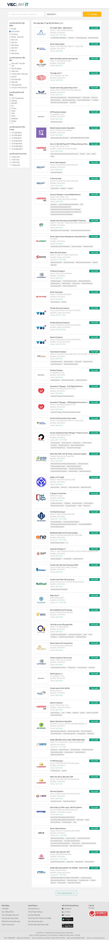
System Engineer (56, 337)
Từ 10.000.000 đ (16, 141)
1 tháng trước (15, 165)
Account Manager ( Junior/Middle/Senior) (65, 194)
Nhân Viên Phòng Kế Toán (57, 838)
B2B (82, 204)
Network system (66, 283)
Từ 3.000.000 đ (16, 133)
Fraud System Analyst (58, 352)
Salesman (53, 882)
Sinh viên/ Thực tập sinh (18, 64)
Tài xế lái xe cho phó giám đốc (66, 637)
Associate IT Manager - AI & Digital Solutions (66, 386)
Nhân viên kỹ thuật (93, 37)
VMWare (69, 712)
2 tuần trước (15, 162)
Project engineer (87, 442)
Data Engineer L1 (56, 674)
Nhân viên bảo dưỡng (87, 749)
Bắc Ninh (14, 48)
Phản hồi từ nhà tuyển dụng (11, 921)
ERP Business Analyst (58, 112)
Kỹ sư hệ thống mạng (87, 283)
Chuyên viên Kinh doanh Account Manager (61, 214)
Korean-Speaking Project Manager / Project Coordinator (70, 433)
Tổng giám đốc (16, 85)
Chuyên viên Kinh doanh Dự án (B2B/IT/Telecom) (68, 220)
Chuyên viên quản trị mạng (69, 281)
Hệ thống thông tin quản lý (75, 468)
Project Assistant (55, 442)
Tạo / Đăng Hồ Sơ (8, 912)
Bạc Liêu (14, 40)
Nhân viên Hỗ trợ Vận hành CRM (61, 777)
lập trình (64, 302)
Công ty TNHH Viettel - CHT (59, 146)
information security (56, 801)
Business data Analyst (73, 731)
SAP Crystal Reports (86, 731)
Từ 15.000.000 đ (16, 143)
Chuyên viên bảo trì (64, 749)
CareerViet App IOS (66, 925)
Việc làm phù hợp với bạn (10, 918)
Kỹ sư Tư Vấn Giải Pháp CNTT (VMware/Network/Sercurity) (70, 144)
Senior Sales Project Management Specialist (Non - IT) (70, 236)
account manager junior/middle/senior (68, 204)
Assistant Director (78, 558)
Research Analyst (68, 361)
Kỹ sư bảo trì (54, 749)
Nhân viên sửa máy (75, 749)
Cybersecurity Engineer (69, 801)
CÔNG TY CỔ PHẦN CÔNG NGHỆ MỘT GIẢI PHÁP (66, 535)
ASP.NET (14, 103)
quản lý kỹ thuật (55, 487)
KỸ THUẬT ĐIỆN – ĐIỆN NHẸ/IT (61, 28)
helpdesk (63, 188)
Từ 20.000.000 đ (16, 146)
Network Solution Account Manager (60, 230)
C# (12, 106)
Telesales (95, 262)
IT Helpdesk (67, 503)
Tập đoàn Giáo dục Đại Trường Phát (62, 456)
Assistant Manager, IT (58, 549)
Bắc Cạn (14, 42)
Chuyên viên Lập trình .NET (60, 852)
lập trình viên (70, 861)
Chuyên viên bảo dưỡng (57, 752)
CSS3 (13, 116)
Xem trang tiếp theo (65, 893)
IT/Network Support (57, 271)
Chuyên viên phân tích (56, 364)
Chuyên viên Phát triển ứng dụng (62, 579)
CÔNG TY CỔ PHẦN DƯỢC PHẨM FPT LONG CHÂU (66, 46)
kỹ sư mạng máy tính (56, 286)
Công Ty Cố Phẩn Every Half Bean (61, 130)
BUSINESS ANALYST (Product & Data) (63, 533)
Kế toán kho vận (76, 843)
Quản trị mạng (76, 283)
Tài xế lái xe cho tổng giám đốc (61, 624)
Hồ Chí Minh (15, 31)
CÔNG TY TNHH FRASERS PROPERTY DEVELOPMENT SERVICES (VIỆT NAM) (75, 551)
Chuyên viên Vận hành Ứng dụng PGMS (64, 565)
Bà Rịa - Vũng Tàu (17, 37)
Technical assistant (77, 503)
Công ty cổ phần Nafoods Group (60, 854)
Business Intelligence (85, 471)
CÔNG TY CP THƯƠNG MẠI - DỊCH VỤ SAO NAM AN (67, 742)
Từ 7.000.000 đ (16, 138)
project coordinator (77, 246)
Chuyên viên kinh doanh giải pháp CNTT (61, 207)
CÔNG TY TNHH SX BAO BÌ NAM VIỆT (62, 514)
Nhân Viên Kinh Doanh (58, 252)
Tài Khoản (5, 909)
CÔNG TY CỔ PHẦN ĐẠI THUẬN (60, 61)
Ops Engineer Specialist (68, 380)
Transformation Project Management (60, 246)
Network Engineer (55, 283)
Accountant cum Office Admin (72, 840)
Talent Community (8, 924)
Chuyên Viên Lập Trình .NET (58, 861)
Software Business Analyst (74, 466)
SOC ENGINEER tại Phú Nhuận (61, 610)
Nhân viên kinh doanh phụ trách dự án (80, 230)
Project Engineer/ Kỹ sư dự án (61, 658)
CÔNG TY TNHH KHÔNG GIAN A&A (61, 30)
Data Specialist (81, 733)
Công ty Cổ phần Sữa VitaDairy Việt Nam (63, 567)
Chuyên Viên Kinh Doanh (74, 882)
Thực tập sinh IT (56, 73)
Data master (90, 733)
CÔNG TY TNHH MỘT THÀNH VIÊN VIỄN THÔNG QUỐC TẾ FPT (71, 223)
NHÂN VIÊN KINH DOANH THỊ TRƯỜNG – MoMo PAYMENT (70, 868)
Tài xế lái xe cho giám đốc (74, 634)
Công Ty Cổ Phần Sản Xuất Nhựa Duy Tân (64, 810)
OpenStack (75, 712)
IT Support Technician (58, 493)
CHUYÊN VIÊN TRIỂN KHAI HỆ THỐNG (79, 138)
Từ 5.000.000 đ (16, 135)
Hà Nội (13, 29)
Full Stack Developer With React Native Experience (64, 524)
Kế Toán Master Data (56, 733)
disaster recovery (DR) (92, 712)
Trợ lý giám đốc (67, 558)
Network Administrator (84, 281)
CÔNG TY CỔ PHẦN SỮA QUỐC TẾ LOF (63, 389)
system (93, 153)
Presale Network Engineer (60, 323)
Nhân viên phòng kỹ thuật (68, 100)
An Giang (14, 34)
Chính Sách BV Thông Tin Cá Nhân (39, 918)
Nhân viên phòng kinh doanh (83, 262)
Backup (83, 712)
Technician (71, 37)
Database (14, 118)
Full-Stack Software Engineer (71, 521)
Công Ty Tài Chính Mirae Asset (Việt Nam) (64, 165)
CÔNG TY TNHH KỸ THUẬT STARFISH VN (64, 255)
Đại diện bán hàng (83, 880)
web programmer (89, 861)
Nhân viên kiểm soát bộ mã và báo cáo (64, 58)
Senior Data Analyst (57, 44)
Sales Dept (53, 265)
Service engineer (88, 503)
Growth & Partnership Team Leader (63, 418)
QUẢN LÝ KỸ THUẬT (57, 477)
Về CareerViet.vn (33, 909)
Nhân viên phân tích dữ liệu (71, 364)
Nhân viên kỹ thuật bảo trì (57, 754)
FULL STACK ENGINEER (85, 524)
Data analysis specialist (69, 733)
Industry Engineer (66, 822)
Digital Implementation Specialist (62, 128)
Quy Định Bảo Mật (34, 915)
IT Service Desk (55, 178)
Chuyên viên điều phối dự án (58, 447)
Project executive (66, 442)
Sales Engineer (62, 882)
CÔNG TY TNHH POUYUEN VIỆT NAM (62, 480)
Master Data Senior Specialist (61, 721)
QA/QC (87, 819)
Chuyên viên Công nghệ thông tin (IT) (63, 88)
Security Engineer (56, 791)
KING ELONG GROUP (57, 598)
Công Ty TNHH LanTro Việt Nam (61, 273)
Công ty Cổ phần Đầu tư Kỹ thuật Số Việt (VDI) (65, 310)
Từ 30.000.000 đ (16, 149)
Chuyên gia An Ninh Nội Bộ (60, 688)
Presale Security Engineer (59, 308)
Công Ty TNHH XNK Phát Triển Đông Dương (64, 763)
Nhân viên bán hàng (72, 880)
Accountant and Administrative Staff (60, 843)
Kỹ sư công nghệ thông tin (83, 100)
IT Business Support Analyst (58, 466)
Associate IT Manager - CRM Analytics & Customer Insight (70, 402)
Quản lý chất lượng (55, 822)
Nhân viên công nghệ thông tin (58, 97)
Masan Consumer (56, 690)
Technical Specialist (81, 37)
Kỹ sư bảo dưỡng (69, 752)
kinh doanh (54, 204)
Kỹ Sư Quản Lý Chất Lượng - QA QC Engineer (66, 807)
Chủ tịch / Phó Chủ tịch (19, 87)
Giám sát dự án (76, 442)
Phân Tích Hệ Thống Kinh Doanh (59, 468)
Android (14, 101)
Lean (74, 822)
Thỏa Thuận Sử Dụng (35, 912)
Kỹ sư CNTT (73, 102)
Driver (85, 634)
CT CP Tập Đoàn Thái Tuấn (59, 75)
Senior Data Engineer (58, 162)
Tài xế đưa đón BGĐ (81, 637)
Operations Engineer (81, 380)
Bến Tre (14, 51)
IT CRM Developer (56, 761)
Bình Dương (15, 53)
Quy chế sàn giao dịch (35, 921)
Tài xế (90, 634)
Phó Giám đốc (16, 79)
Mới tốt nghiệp (16, 68)
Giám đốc (14, 82)
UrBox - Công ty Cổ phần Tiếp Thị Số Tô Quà (65, 794)
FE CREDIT (53, 239)
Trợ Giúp (91, 908)
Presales (82, 153)
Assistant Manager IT (56, 558)
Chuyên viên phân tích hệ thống (59, 471)
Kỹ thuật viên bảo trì (80, 752)
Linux (63, 712)
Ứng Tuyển (94, 28)
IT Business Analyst (83, 463)
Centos (13, 108)
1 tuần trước (15, 160)
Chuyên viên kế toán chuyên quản (59, 845)
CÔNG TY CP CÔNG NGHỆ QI (59, 627)
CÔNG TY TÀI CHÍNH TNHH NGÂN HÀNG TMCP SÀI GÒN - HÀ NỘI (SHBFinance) (75, 354)
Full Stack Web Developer (57, 526)
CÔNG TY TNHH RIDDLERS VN (60, 435)
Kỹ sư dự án (91, 667)
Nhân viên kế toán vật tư (76, 845)
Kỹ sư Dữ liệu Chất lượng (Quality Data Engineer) (63, 819)
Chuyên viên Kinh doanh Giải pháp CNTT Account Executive (66, 212)
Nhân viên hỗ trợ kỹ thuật (57, 505)
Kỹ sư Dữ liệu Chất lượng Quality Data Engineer (62, 817)
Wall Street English (56, 496)
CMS (13, 113)
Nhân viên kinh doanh (56, 262)
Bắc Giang (14, 45)
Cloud (13, 111)
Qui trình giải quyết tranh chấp (38, 924)
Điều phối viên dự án (64, 445)
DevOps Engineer (56, 370)
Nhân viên (14, 71)
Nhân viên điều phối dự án (77, 445)
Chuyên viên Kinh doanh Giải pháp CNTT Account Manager (65, 209)
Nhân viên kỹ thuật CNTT (74, 97)
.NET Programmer (17, 98)
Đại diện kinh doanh (69, 262)
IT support (70, 188)
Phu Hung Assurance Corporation (61, 645)
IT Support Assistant (71, 505)
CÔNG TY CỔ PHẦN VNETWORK (60, 294)
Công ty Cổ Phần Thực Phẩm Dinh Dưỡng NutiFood (67, 582)
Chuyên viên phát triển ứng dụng (59, 589)
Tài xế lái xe (54, 637)
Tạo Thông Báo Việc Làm (10, 915)
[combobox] (27, 14)
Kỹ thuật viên (86, 97)
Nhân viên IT (87, 505)
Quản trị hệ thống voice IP (69, 286)
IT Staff (80, 505)
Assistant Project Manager (74, 447)
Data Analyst (78, 361)
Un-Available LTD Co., (57, 114)
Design (13, 121)
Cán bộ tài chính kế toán (83, 838)
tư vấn (88, 153)
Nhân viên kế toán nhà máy (88, 843)
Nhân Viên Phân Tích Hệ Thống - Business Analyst (68, 454)
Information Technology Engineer (59, 102)
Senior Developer (56, 292)
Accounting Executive (56, 840)
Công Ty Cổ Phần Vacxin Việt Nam (61, 612)
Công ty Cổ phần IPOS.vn (58, 870)
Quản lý (13, 77)
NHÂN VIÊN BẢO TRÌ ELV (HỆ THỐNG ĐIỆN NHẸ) (67, 740)
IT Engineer (95, 100)
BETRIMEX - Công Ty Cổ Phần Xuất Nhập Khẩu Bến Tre (68, 724)
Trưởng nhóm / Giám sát (19, 74)
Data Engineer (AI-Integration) (61, 643)
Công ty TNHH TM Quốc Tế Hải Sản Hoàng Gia (65, 90)
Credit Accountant (70, 838)
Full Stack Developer (57, 512)
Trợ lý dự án (54, 445)
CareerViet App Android (66, 919)
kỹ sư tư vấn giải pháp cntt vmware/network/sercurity (64, 153)
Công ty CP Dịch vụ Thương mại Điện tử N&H (65, 831)
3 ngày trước (15, 157)
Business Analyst (88, 246)
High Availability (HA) (56, 715)
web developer (79, 861)
